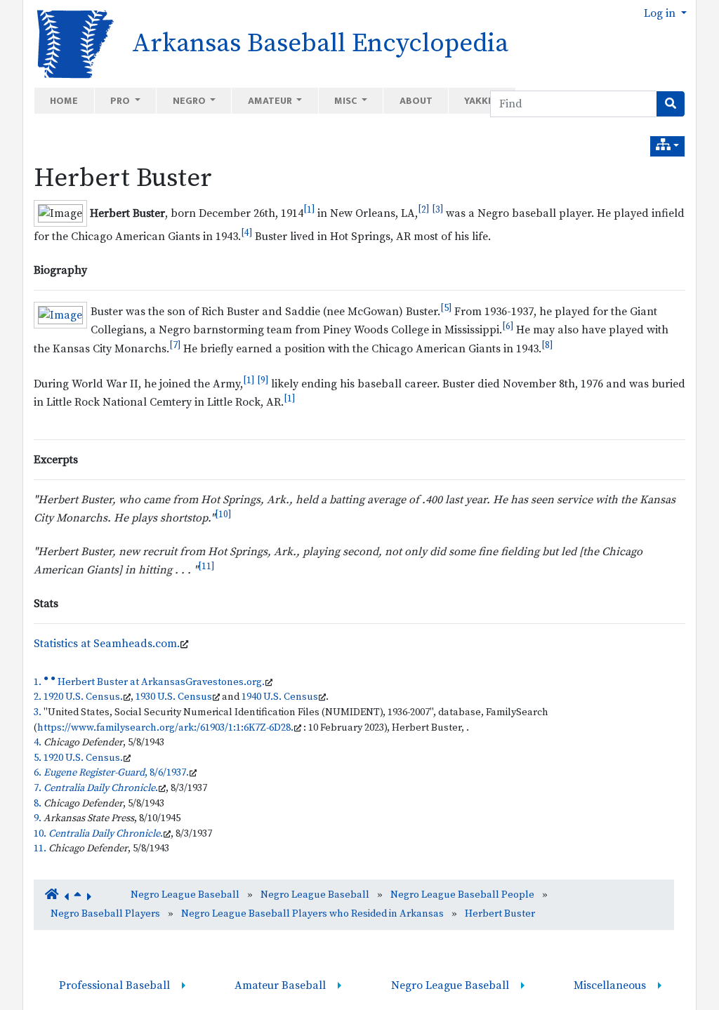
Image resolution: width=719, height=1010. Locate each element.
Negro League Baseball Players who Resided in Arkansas (312, 914)
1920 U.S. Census (82, 697)
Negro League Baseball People (462, 895)
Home (64, 101)
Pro (121, 101)
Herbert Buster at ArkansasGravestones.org (160, 682)
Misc (346, 101)
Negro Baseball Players (105, 914)
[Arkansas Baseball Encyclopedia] (70, 43)
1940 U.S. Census (280, 697)
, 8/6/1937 (115, 772)
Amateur (271, 101)
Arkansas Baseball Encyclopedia (320, 43)
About (416, 101)
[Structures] (667, 146)
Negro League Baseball (185, 895)
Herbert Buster (123, 178)
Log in (661, 13)
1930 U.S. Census (174, 697)
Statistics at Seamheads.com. (107, 644)
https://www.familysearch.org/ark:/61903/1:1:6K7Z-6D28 (164, 728)
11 (206, 566)
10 (223, 514)
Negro (190, 101)
